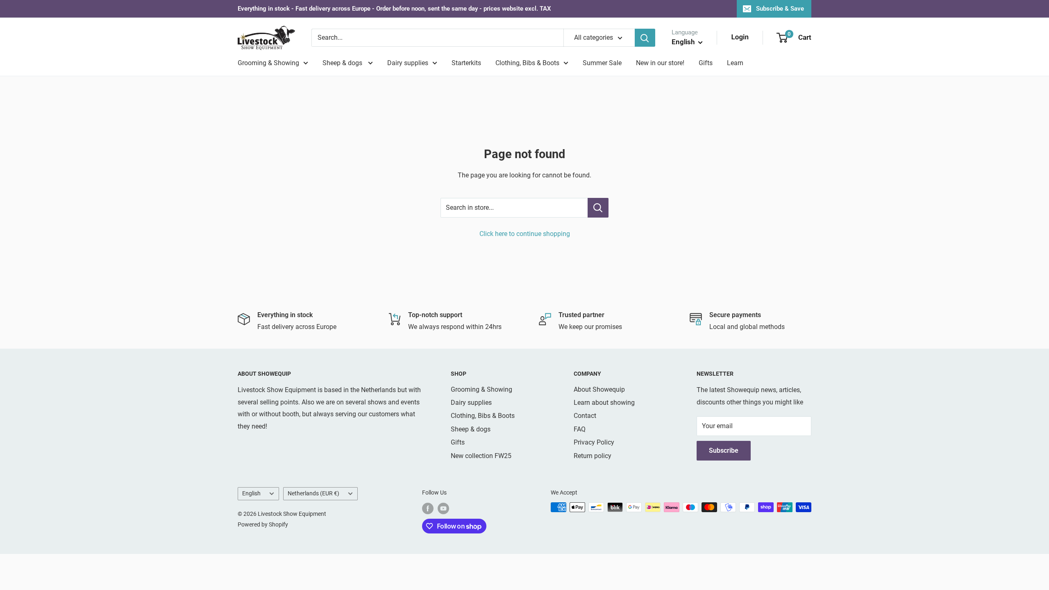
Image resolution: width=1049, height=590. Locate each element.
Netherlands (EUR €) (313, 493)
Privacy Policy (594, 442)
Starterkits (466, 63)
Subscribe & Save (780, 8)
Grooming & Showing (268, 63)
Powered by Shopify (263, 524)
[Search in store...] (598, 208)
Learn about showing (604, 402)
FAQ (580, 429)
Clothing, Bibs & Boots (527, 63)
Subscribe (723, 450)
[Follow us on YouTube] (443, 508)
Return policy (592, 456)
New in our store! (660, 63)
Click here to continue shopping (524, 234)
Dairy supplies (407, 63)
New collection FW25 (481, 456)
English (251, 493)
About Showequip (599, 389)
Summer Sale (602, 63)
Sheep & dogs (343, 63)
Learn (735, 63)
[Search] (645, 38)
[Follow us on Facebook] (428, 508)
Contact (585, 416)
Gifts (706, 63)
